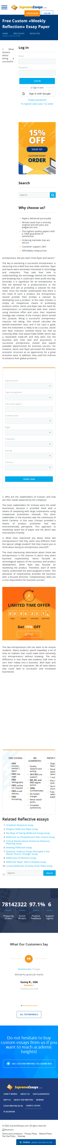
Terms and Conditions (12, 1133)
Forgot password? (37, 99)
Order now (32, 13)
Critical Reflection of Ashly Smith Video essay (29, 865)
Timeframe (10, 439)
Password (23, 67)
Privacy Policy (31, 1133)
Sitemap (21, 1136)
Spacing (8, 450)
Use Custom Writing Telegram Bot (31, 1063)
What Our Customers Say (29, 944)
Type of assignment (13, 392)
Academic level (11, 415)
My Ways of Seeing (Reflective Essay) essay (28, 833)
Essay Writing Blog (13, 1106)
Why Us (7, 1100)
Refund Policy (45, 1133)
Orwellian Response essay (19, 825)
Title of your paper (13, 404)
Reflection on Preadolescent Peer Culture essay (30, 837)
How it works (10, 1094)
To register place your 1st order (37, 103)
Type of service (11, 380)
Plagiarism (9, 1111)
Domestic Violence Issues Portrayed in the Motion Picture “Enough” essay (27, 852)
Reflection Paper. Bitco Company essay (26, 861)
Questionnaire (24, 969)
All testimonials (29, 1014)
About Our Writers (23, 1100)
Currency (9, 462)
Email (21, 56)
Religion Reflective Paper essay (22, 829)
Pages (7, 427)
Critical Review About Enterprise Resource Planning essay (28, 842)
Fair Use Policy (8, 1136)
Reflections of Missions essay (21, 857)
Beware (40, 1100)
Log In (37, 81)
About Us (25, 1094)
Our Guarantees (41, 1094)
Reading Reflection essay (19, 847)
